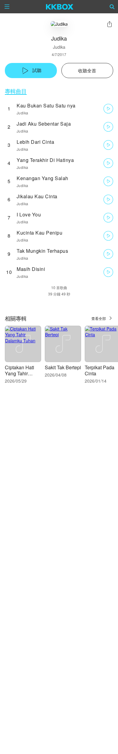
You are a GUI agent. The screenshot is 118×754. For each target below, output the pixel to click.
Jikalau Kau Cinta (37, 196)
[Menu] (7, 6)
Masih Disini (31, 268)
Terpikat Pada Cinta (99, 370)
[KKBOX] (60, 6)
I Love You (29, 214)
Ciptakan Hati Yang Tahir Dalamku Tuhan (22, 373)
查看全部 (98, 318)
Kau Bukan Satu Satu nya (46, 105)
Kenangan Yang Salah (42, 178)
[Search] (112, 6)
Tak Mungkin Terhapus (42, 250)
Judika (59, 47)
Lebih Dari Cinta (35, 141)
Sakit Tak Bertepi (63, 367)
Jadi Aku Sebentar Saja (44, 123)
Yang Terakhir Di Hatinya (45, 159)
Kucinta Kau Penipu (39, 232)
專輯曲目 (16, 91)
